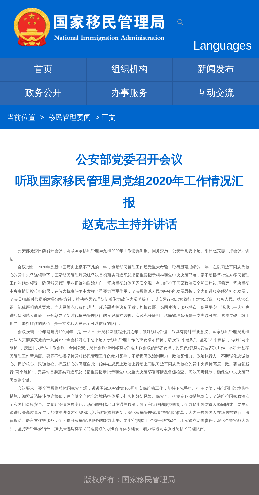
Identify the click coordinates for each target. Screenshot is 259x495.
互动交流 (216, 92)
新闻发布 (216, 69)
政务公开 (43, 92)
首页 (43, 69)
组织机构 (129, 69)
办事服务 (129, 92)
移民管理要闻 (69, 117)
